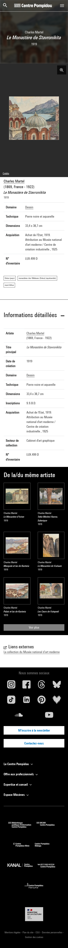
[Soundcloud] (19, 716)
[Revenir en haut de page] (59, 939)
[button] (34, 316)
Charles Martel (14, 181)
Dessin (29, 207)
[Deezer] (56, 701)
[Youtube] (49, 716)
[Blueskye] (56, 685)
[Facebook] (26, 685)
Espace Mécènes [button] (14, 795)
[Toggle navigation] (62, 6)
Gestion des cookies (34, 937)
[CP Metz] (24, 848)
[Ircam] (48, 827)
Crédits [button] (6, 173)
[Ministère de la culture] (34, 914)
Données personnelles (52, 932)
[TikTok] (11, 701)
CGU (38, 932)
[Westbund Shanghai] (49, 869)
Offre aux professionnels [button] (19, 774)
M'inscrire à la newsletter (34, 730)
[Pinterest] (41, 701)
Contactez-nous (34, 743)
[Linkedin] (26, 701)
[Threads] (41, 685)
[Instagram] (11, 685)
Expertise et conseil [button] (16, 784)
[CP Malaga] (45, 848)
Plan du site (28, 932)
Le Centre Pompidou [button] (17, 764)
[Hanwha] (34, 889)
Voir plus (34, 627)
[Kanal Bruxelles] (22, 869)
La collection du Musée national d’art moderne (32, 652)
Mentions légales (13, 932)
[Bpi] (22, 827)
